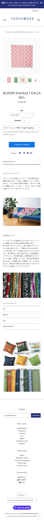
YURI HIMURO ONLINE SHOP (29, 514)
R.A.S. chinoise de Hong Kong (21, 500)
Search (22, 455)
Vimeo (23, 482)
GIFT (22, 436)
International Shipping (22, 460)
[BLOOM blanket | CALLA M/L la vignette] (9, 80)
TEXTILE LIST (22, 379)
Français (21, 495)
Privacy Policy (22, 463)
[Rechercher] (39, 20)
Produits (14, 32)
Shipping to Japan (22, 458)
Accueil (8, 32)
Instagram (23, 480)
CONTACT (22, 444)
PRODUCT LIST (22, 353)
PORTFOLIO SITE (22, 441)
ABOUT (22, 439)
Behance (23, 477)
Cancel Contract (22, 466)
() (35, 11)
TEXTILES (22, 433)
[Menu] (4, 20)
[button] (22, 161)
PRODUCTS (22, 431)
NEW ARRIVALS (22, 428)
